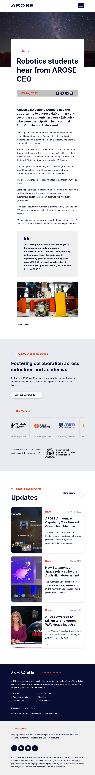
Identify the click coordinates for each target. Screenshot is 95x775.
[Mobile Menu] (81, 5)
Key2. (57, 713)
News (27, 324)
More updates (70, 493)
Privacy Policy (30, 708)
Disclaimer (15, 708)
